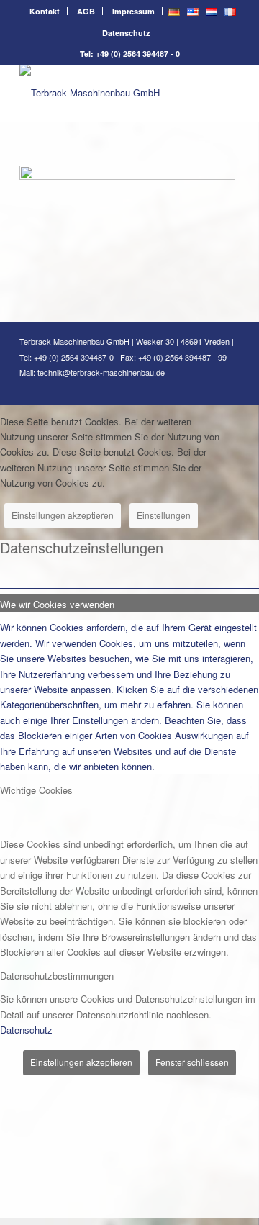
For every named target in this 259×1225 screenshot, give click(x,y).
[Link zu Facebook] (185, 387)
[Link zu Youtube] (229, 387)
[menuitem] (45, 11)
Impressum (133, 11)
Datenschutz (126, 32)
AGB (86, 11)
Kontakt (44, 11)
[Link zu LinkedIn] (207, 387)
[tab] (129, 603)
